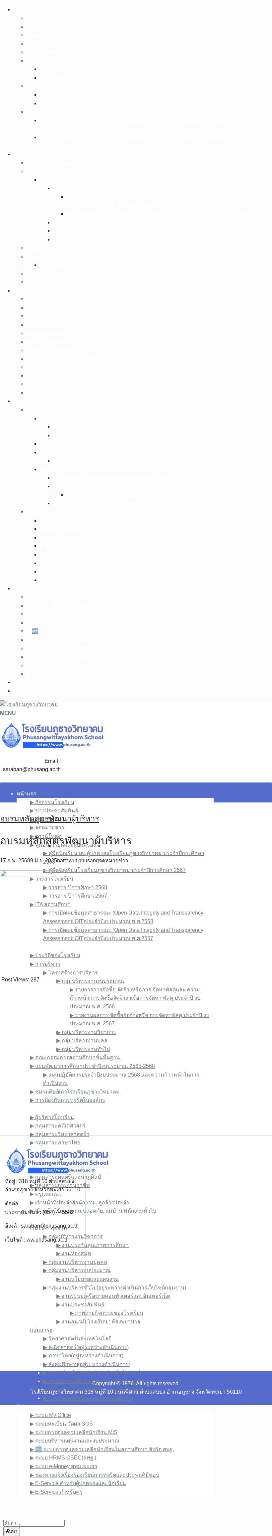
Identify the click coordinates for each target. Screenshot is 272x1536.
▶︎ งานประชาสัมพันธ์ (77, 486)
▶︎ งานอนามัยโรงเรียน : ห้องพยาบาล (95, 503)
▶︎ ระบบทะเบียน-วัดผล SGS (58, 605)
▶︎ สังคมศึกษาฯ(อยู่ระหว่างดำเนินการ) (83, 546)
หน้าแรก (23, 9)
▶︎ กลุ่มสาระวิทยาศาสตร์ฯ (56, 316)
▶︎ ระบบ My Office (47, 597)
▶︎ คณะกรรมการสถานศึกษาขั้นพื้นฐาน (71, 248)
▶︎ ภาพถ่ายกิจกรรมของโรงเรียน (103, 495)
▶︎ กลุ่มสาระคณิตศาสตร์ (54, 307)
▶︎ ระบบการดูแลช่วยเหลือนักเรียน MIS (70, 614)
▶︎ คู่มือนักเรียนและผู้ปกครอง (60, 61)
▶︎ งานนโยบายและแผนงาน (84, 460)
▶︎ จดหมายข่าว (44, 43)
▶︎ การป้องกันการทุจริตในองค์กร (64, 282)
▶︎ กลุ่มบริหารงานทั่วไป (79, 239)
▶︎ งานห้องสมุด (70, 435)
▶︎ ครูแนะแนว (42, 376)
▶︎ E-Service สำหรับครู (53, 673)
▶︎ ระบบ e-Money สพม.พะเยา (60, 648)
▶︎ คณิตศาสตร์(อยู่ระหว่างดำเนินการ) (82, 529)
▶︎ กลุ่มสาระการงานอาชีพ (57, 367)
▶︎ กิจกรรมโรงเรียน (49, 18)
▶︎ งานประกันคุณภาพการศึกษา (89, 426)
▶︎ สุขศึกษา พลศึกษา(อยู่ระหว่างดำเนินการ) (89, 563)
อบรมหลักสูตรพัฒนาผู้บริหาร (49, 818)
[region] (136, 1059)
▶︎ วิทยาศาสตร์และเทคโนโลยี (74, 520)
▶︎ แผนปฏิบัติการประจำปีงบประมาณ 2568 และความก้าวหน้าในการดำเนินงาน (130, 265)
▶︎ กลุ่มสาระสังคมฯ (49, 333)
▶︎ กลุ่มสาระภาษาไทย (52, 324)
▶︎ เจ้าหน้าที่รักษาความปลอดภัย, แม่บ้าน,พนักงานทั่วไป (90, 393)
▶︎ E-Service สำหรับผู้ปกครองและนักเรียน (75, 665)
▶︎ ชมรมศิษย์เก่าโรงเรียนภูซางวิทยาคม (71, 273)
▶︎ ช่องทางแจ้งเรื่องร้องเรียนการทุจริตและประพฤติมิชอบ (91, 656)
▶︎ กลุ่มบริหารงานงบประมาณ (87, 188)
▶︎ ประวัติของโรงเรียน (52, 163)
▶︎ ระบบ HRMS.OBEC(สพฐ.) (60, 639)
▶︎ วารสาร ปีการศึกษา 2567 (72, 103)
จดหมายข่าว (113, 860)
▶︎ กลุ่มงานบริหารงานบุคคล (72, 443)
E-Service (24, 588)
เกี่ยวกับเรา (25, 154)
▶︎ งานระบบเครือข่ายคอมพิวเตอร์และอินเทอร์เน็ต (110, 478)
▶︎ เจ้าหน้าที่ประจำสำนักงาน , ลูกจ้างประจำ (76, 384)
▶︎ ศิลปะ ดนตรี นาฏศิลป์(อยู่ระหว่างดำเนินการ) (93, 571)
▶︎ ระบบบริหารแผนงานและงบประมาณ (71, 622)
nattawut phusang (78, 860)
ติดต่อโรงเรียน (29, 682)
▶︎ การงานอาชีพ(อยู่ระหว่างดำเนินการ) (85, 580)
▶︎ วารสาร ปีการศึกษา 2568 (72, 94)
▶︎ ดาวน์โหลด (42, 52)
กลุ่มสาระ (38, 512)
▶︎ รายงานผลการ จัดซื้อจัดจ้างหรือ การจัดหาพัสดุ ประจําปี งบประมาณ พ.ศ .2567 (158, 214)
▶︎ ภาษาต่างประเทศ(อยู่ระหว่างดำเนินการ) (89, 554)
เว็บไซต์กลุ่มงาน (45, 410)
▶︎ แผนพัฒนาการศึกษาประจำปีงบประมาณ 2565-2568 (89, 256)
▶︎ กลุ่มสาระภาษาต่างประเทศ (61, 341)
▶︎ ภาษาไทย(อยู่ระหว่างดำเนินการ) (80, 537)
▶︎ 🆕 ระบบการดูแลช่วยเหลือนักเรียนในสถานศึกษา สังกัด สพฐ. (99, 631)
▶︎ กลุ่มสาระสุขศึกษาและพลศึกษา (65, 350)
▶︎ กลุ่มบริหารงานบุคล (78, 231)
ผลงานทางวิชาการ (35, 691)
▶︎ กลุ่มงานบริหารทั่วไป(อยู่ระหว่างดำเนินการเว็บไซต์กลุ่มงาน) (111, 469)
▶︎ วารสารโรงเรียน (48, 86)
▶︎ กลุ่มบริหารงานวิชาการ (83, 222)
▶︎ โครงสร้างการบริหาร (67, 180)
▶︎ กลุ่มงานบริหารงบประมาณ (73, 452)
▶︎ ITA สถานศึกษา (47, 111)
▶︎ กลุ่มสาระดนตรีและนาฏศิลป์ (62, 358)
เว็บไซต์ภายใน (30, 401)
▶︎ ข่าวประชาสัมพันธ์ (51, 26)
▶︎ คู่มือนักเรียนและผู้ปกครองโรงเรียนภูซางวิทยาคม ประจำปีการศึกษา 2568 (127, 69)
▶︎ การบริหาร (42, 171)
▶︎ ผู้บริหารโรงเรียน (49, 299)
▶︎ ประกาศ (39, 35)
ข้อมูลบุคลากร (30, 290)
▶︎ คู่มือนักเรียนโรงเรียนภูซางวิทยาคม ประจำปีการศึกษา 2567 (111, 78)
